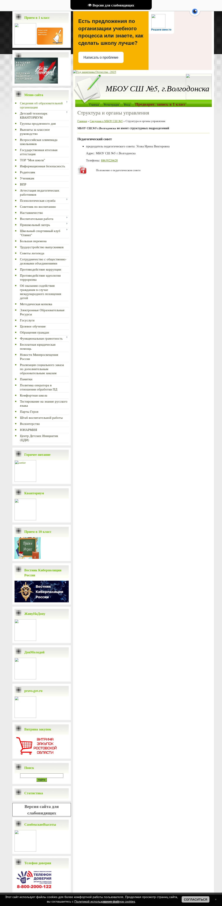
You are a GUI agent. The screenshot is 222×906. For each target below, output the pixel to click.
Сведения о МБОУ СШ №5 (106, 121)
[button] (194, 13)
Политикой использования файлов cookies (104, 901)
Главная (94, 104)
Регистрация (111, 104)
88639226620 (109, 160)
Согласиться (195, 899)
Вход (127, 104)
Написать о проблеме (100, 57)
